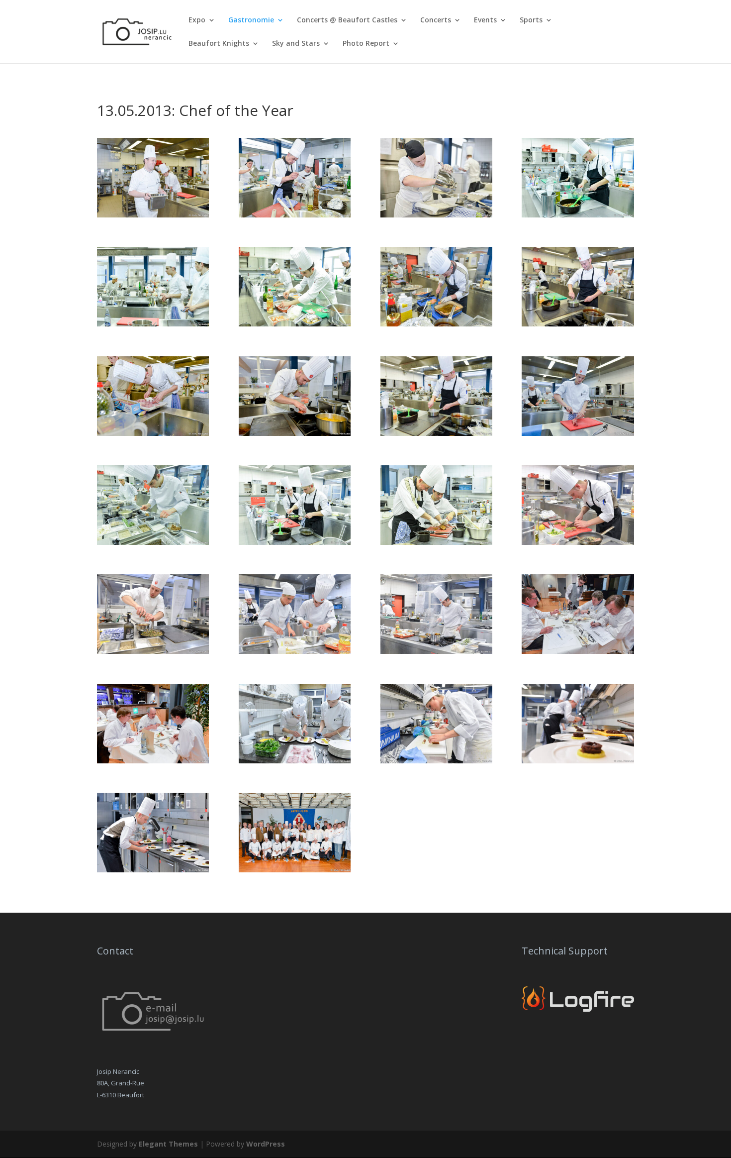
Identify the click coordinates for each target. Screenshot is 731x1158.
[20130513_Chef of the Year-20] (578, 651)
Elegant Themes (168, 1144)
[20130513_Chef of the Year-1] (153, 214)
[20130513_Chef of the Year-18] (295, 651)
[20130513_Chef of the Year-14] (295, 542)
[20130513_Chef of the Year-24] (578, 760)
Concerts (435, 20)
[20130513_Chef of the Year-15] (436, 542)
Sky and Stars (296, 44)
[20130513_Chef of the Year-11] (436, 433)
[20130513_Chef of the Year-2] (295, 214)
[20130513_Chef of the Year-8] (578, 323)
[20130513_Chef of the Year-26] (295, 869)
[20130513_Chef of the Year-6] (295, 323)
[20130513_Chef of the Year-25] (153, 869)
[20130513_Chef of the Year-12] (578, 433)
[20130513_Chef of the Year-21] (153, 760)
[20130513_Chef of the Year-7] (436, 323)
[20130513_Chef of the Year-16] (578, 542)
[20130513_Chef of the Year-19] (436, 651)
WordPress (265, 1144)
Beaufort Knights (218, 44)
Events (485, 20)
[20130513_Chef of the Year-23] (436, 760)
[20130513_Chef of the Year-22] (295, 760)
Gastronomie (251, 20)
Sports (531, 20)
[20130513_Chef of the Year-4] (578, 214)
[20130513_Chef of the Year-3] (436, 214)
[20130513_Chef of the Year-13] (153, 542)
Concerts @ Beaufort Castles (347, 20)
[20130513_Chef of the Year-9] (153, 433)
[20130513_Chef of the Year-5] (153, 323)
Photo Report (366, 44)
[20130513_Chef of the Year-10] (295, 433)
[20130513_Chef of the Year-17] (153, 651)
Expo (196, 20)
